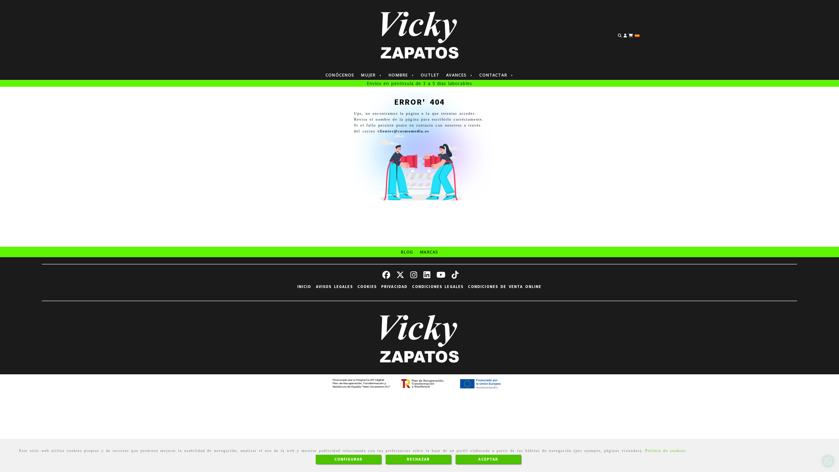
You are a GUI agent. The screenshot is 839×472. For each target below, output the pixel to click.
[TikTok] (455, 276)
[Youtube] (441, 276)
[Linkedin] (427, 276)
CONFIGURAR (349, 459)
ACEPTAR (488, 459)
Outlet (430, 75)
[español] (637, 35)
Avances (457, 75)
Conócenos (340, 75)
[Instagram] (414, 276)
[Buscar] (620, 35)
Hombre (399, 75)
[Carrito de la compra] (631, 35)
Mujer (369, 75)
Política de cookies (665, 450)
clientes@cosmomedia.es (403, 131)
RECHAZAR (418, 459)
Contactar (494, 75)
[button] (625, 35)
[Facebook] (386, 276)
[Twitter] (400, 276)
